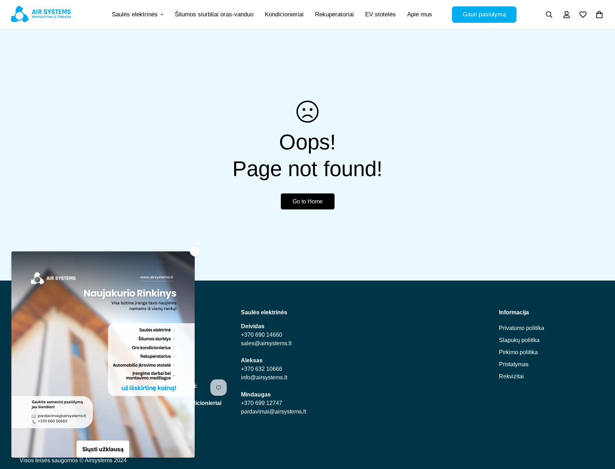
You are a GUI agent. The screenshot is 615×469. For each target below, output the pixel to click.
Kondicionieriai (284, 14)
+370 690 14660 (261, 334)
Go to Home (308, 201)
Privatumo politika (521, 328)
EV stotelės (380, 14)
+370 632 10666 (261, 369)
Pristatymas (514, 364)
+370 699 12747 (261, 403)
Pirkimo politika (518, 352)
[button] (599, 14)
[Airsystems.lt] (41, 14)
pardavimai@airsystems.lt (273, 411)
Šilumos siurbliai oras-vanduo (214, 14)
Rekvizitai (511, 376)
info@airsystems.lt (264, 377)
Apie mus (419, 14)
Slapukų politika (519, 340)
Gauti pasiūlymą (484, 14)
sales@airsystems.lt (266, 343)
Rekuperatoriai (334, 14)
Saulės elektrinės (135, 14)
